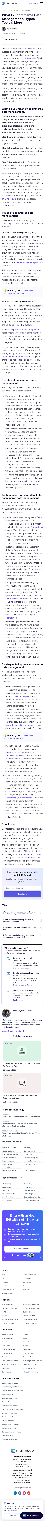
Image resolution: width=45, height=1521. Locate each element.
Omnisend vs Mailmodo (10, 1405)
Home (3, 10)
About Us (5, 1286)
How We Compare (10, 1378)
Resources (7, 1330)
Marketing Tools (28, 1353)
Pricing (4, 1274)
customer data (29, 58)
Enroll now (22, 894)
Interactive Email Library (31, 1372)
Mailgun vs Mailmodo (9, 1436)
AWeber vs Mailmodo (9, 1428)
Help (3, 1278)
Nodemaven (22, 696)
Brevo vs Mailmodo (8, 1402)
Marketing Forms (29, 1357)
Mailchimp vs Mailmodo (10, 1383)
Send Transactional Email (31, 1308)
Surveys (4, 1316)
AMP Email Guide (7, 1334)
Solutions (26, 1289)
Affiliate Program (7, 1293)
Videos (25, 1345)
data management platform (29, 262)
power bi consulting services (19, 725)
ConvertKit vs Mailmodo (10, 1439)
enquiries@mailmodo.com (23, 1487)
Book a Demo (27, 1278)
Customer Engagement (10, 1308)
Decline (13, 1515)
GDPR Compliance (29, 1274)
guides (9, 10)
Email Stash (6, 1357)
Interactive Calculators (30, 1364)
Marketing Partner (8, 1289)
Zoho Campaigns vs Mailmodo (12, 1409)
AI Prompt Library (29, 1368)
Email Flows (6, 1345)
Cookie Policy (11, 1511)
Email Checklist (7, 1353)
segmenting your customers (18, 798)
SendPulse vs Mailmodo (10, 1417)
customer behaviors (14, 755)
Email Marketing (7, 1304)
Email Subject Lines (8, 1349)
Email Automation (29, 1316)
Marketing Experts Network (32, 1361)
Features (5, 1282)
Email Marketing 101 (8, 1338)
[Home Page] (9, 3)
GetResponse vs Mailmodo (11, 1424)
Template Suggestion (30, 1323)
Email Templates (7, 1342)
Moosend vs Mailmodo (10, 1413)
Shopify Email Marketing (10, 1319)
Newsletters (27, 1349)
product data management (26, 329)
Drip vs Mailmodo (8, 1421)
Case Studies (6, 1372)
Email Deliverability (8, 1323)
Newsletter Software (30, 1319)
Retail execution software (14, 357)
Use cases (5, 1368)
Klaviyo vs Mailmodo (9, 1394)
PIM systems (37, 527)
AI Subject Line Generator (10, 1364)
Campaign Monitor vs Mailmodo (12, 1432)
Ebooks (25, 1338)
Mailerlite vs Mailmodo (9, 1398)
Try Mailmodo (32, 3)
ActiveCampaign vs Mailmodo (12, 1387)
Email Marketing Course (10, 1361)
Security (26, 1286)
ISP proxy (9, 199)
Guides (25, 1334)
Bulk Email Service (29, 1312)
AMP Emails (6, 1312)
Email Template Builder (31, 1304)
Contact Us (27, 1282)
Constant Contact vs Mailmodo (12, 1390)
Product (6, 1300)
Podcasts (26, 1342)
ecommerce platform (31, 854)
